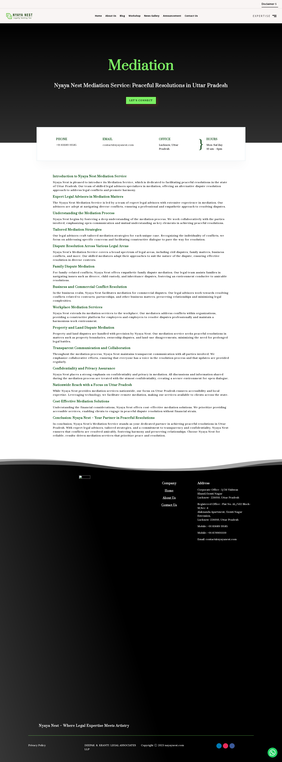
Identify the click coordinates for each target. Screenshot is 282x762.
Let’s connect (141, 100)
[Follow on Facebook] (6, 4)
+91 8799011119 (216, 532)
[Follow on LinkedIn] (13, 4)
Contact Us (191, 16)
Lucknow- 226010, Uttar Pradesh (218, 497)
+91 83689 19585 (66, 144)
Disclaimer (268, 4)
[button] (272, 752)
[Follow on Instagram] (225, 745)
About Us (110, 16)
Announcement (172, 16)
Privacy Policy (37, 745)
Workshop (135, 16)
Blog (122, 16)
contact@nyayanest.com (118, 144)
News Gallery (151, 16)
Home (98, 16)
